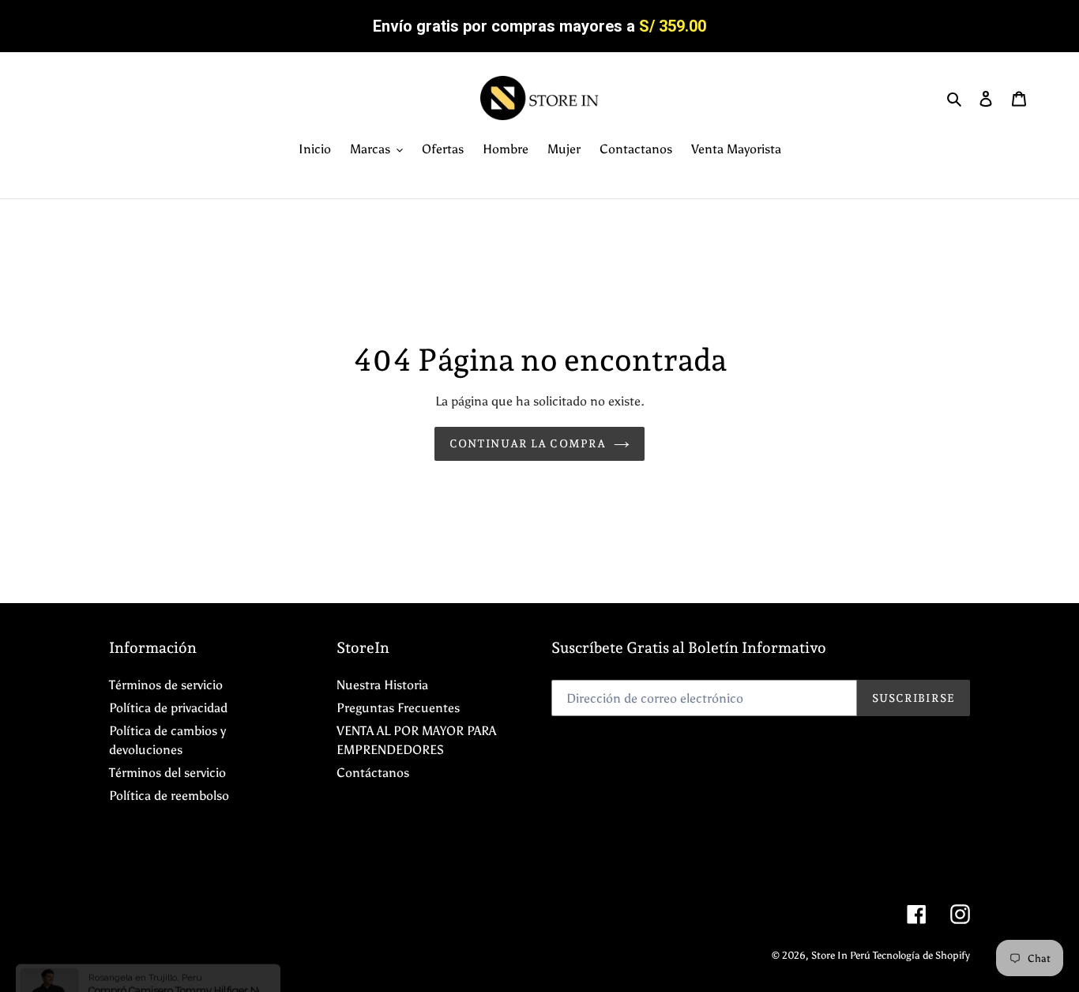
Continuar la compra (527, 443)
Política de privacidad (168, 707)
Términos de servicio (166, 684)
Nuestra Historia (382, 684)
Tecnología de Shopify (921, 955)
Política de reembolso (169, 795)
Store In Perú (842, 955)
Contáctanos (372, 772)
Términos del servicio (167, 772)
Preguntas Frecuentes (398, 707)
